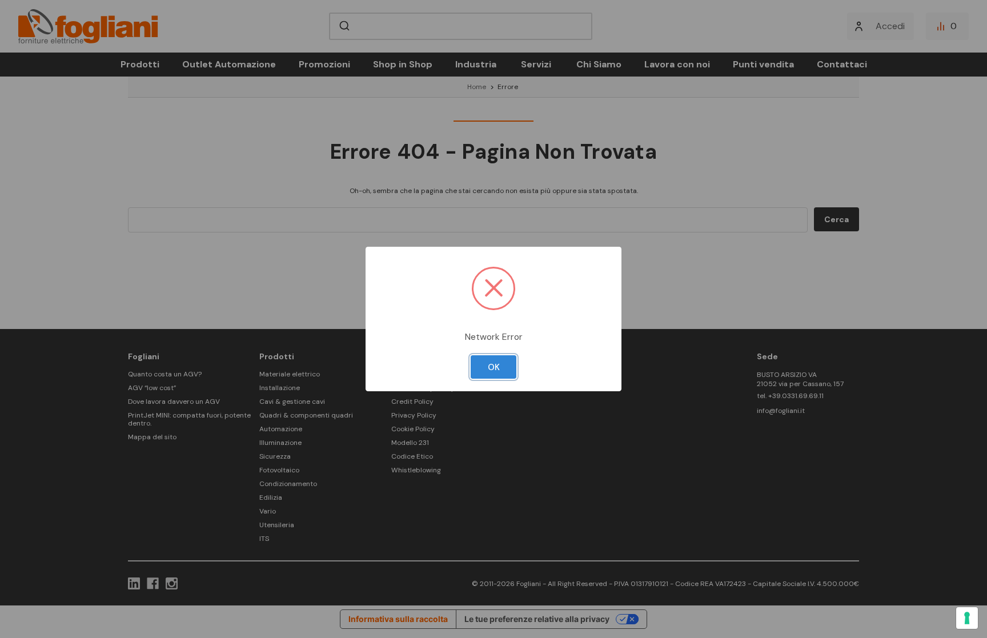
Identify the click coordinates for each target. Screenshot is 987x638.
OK (494, 367)
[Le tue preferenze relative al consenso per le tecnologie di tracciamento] (967, 618)
